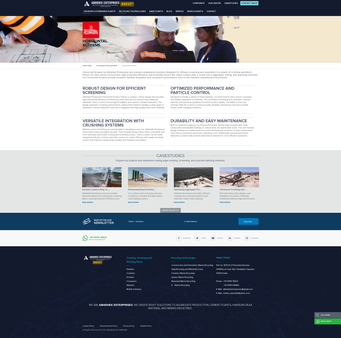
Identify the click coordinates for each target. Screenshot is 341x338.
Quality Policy (146, 326)
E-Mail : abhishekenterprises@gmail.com (234, 289)
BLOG (169, 11)
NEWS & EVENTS (195, 11)
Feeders (130, 269)
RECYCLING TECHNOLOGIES (132, 11)
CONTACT (211, 11)
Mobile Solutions (134, 289)
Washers (130, 285)
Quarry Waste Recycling (182, 277)
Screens (130, 277)
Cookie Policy (88, 326)
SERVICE (180, 11)
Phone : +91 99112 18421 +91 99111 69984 (227, 283)
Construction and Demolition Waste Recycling (192, 265)
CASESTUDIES (231, 3)
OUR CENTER (214, 3)
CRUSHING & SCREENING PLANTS (99, 11)
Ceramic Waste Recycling (183, 273)
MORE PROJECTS (170, 210)
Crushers (131, 273)
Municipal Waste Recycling (183, 281)
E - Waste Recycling (180, 285)
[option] (102, 186)
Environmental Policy (108, 326)
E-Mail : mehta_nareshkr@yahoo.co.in (233, 293)
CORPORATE (199, 3)
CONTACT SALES (249, 3)
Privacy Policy (128, 326)
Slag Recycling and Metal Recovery (187, 269)
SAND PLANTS (156, 11)
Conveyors (132, 281)
